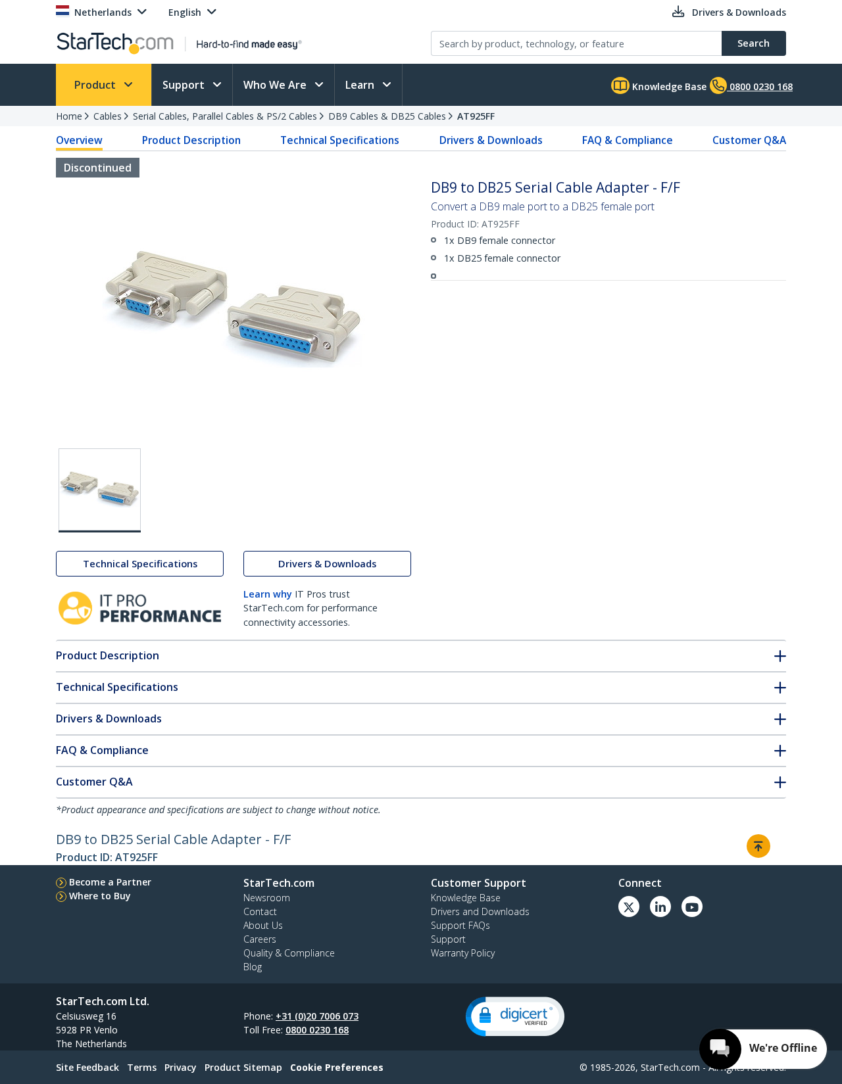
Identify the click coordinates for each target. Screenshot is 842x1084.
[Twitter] (628, 906)
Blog (252, 966)
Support (184, 85)
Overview (79, 140)
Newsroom (266, 897)
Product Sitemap (243, 1067)
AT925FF (476, 116)
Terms (142, 1067)
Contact (260, 911)
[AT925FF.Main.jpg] (100, 490)
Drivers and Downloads (480, 911)
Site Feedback (87, 1067)
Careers (259, 939)
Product (96, 85)
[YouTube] (692, 906)
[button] (515, 1016)
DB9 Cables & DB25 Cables (387, 116)
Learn (361, 85)
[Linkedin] (660, 906)
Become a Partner (110, 882)
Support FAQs (460, 925)
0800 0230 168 (317, 1030)
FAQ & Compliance (627, 140)
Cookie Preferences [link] (337, 1067)
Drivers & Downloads (491, 140)
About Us (263, 925)
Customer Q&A (749, 140)
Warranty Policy (463, 953)
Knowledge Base (668, 86)
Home (69, 116)
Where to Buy (100, 895)
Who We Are (276, 85)
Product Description (191, 140)
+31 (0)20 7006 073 (317, 1016)
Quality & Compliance (289, 953)
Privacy (180, 1067)
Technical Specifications (339, 140)
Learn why (267, 594)
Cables (107, 116)
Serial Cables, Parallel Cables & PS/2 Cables (225, 116)
